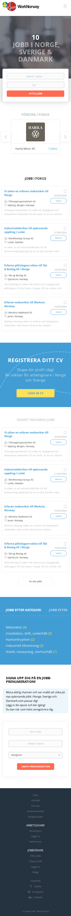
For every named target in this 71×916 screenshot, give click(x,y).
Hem (35, 795)
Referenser (35, 841)
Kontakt (35, 800)
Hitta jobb (35, 855)
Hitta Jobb (35, 93)
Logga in (35, 836)
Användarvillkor (35, 811)
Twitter (38, 886)
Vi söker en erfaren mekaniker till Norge (26, 434)
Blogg (36, 872)
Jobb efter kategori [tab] (23, 610)
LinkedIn (38, 897)
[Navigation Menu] (65, 5)
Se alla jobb (35, 581)
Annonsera (36, 830)
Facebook (35, 880)
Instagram (37, 891)
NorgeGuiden (35, 816)
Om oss (35, 805)
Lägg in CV (35, 393)
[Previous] (6, 137)
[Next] (65, 137)
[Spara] (65, 192)
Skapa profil (35, 861)
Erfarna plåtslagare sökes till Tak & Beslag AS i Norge (25, 267)
